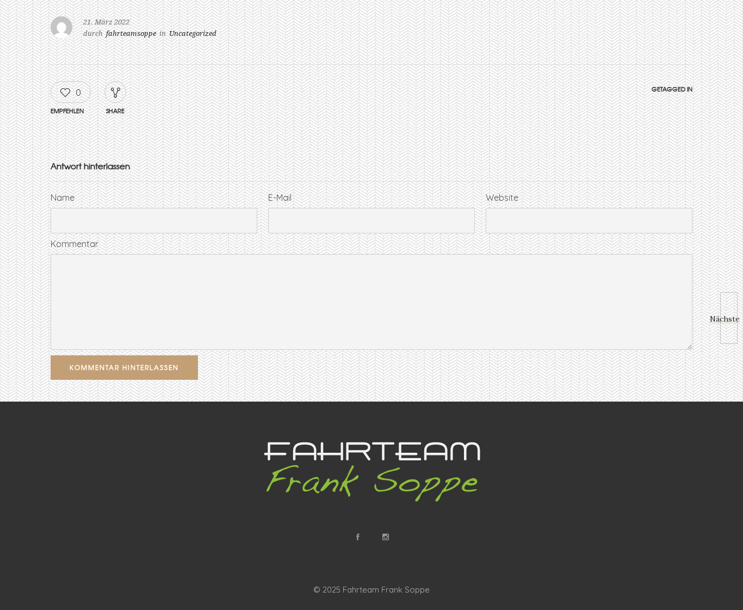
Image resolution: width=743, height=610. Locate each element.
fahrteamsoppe (131, 33)
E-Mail (280, 197)
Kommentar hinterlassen (124, 367)
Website (502, 197)
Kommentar (74, 244)
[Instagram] (385, 537)
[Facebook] (357, 537)
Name (63, 197)
